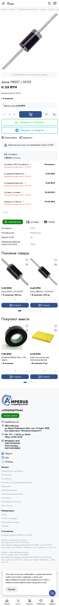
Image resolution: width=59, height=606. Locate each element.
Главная (4, 9)
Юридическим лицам (10, 522)
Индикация (6, 498)
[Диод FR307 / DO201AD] (15, 271)
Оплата (51, 222)
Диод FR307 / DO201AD (12, 291)
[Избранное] (46, 114)
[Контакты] (55, 3)
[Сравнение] (54, 114)
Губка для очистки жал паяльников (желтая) (39, 358)
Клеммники (6, 486)
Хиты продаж (6, 505)
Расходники (6, 475)
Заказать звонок (10, 415)
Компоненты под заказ (11, 501)
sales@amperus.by (12, 422)
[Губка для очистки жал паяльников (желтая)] (44, 337)
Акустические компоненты (12, 494)
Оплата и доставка (9, 518)
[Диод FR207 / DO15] (29, 41)
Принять (11, 589)
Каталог (13, 9)
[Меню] (3, 3)
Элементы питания (9, 490)
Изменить (17, 158)
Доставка (35, 222)
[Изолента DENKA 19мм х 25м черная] (15, 337)
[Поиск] (49, 3)
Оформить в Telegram (32, 130)
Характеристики (14, 222)
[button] (19, 310)
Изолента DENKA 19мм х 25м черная (13, 358)
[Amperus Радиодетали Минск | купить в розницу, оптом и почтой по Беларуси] (10, 3)
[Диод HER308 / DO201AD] (44, 271)
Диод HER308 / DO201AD (41, 291)
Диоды (43, 9)
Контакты (5, 526)
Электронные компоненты (28, 9)
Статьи (4, 514)
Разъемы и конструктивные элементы (16, 482)
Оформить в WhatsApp (31, 122)
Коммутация (6, 478)
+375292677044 (12, 410)
